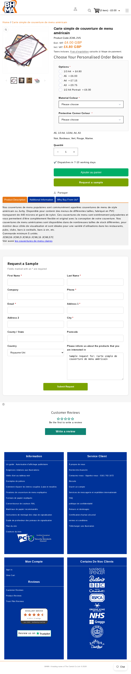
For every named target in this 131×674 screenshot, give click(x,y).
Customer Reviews (15, 590)
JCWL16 (36, 237)
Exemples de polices (15, 481)
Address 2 (13, 318)
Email (12, 304)
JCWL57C (48, 237)
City (70, 318)
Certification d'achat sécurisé (82, 515)
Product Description (14, 199)
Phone (71, 289)
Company (13, 289)
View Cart (10, 575)
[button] (125, 10)
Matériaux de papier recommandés (22, 509)
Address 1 (73, 304)
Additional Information (41, 199)
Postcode (72, 332)
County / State (16, 332)
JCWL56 (7, 237)
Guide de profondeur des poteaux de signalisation (29, 520)
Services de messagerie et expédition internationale (93, 492)
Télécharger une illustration (81, 526)
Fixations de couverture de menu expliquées (26, 492)
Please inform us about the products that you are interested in (93, 348)
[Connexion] (77, 10)
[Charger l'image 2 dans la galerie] (22, 80)
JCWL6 (26, 237)
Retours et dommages (79, 509)
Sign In (9, 570)
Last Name (74, 275)
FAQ (71, 498)
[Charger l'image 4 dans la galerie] (37, 80)
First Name (15, 275)
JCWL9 (17, 237)
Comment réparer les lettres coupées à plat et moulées (31, 487)
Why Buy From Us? (67, 199)
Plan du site (11, 526)
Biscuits (72, 481)
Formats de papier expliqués (19, 498)
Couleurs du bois (14, 532)
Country (12, 346)
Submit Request (65, 386)
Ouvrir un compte (77, 487)
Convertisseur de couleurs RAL (20, 504)
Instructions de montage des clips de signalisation (29, 515)
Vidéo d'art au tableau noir (18, 476)
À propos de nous (77, 464)
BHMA (47, 666)
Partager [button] (63, 192)
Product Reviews (14, 596)
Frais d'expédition (79, 51)
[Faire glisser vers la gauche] (6, 80)
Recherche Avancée (78, 470)
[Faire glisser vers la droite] (45, 80)
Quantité (58, 145)
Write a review (65, 431)
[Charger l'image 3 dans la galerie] (29, 80)
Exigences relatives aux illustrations (22, 470)
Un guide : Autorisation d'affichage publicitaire (27, 464)
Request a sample (91, 182)
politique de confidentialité (81, 504)
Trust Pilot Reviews (15, 601)
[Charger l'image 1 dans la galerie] (14, 80)
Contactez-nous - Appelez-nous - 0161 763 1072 (91, 476)
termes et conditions (78, 520)
